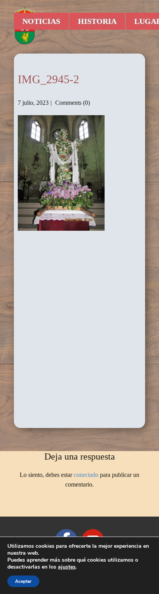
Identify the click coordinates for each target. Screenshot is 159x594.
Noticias (41, 21)
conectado (86, 475)
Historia (97, 21)
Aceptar (23, 581)
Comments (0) (72, 102)
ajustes (67, 567)
